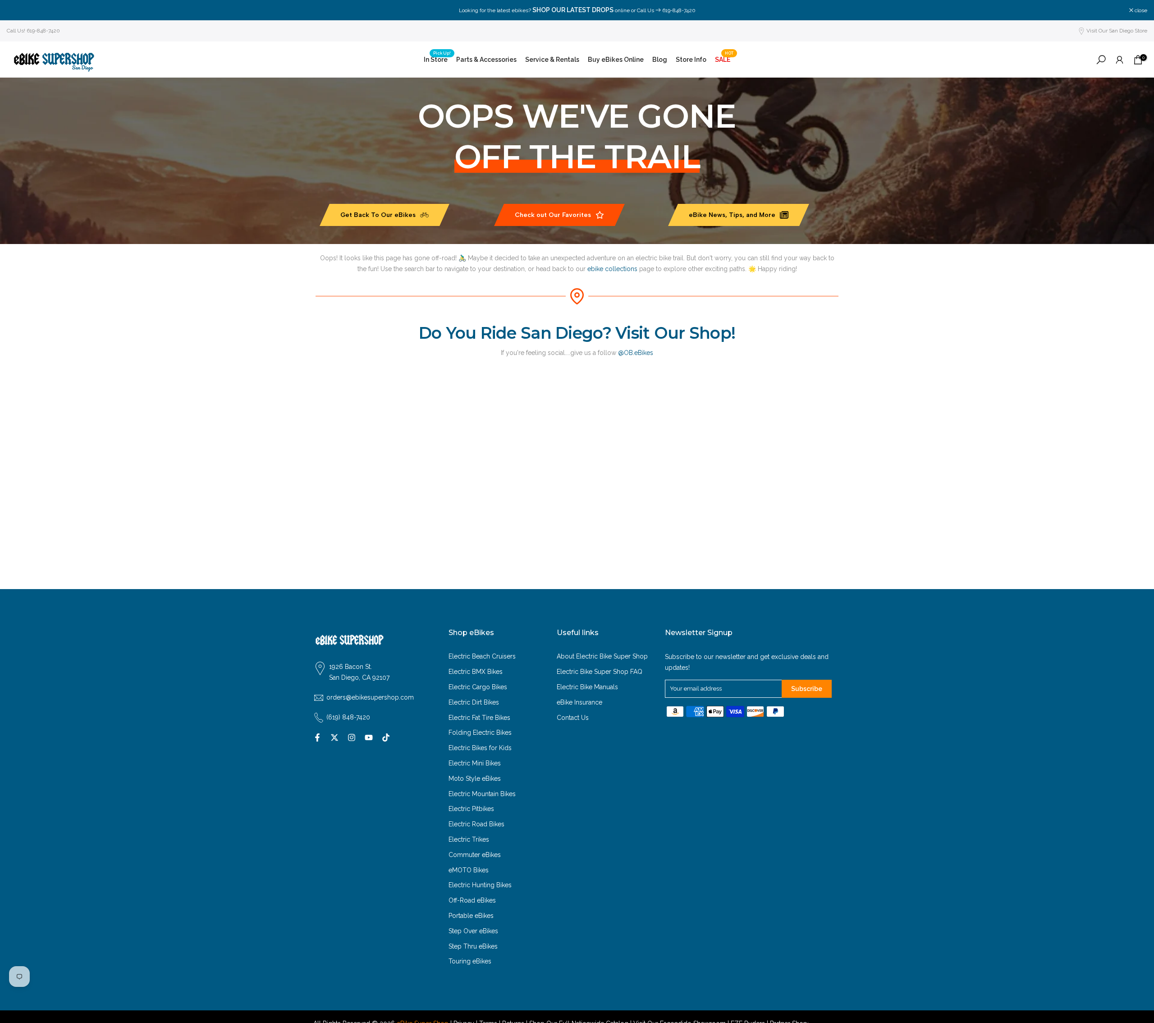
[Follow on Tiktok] (386, 737)
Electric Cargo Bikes (478, 687)
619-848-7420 (679, 10)
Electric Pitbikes (471, 808)
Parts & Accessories (486, 59)
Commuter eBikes (475, 854)
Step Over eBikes (473, 931)
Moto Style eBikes (475, 778)
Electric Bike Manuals (587, 687)
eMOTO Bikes (469, 869)
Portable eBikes (471, 915)
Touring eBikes (470, 961)
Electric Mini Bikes (475, 763)
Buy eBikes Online (616, 59)
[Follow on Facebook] (317, 737)
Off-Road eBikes (472, 900)
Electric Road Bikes (476, 824)
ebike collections (612, 268)
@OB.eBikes (635, 352)
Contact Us (573, 717)
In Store (437, 58)
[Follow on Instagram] (352, 737)
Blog (659, 59)
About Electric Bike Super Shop (602, 656)
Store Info (691, 59)
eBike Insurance (579, 702)
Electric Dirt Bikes (474, 702)
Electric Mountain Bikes (482, 793)
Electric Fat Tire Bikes (479, 717)
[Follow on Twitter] (334, 737)
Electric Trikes (469, 839)
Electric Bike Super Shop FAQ (599, 671)
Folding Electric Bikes (480, 732)
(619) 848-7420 (348, 717)
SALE (724, 58)
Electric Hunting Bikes (480, 885)
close (18, 10)
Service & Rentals (552, 59)
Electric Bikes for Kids (480, 747)
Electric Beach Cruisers (482, 656)
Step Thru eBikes (473, 945)
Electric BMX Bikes (476, 671)
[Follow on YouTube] (369, 737)
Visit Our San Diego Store (1116, 31)
